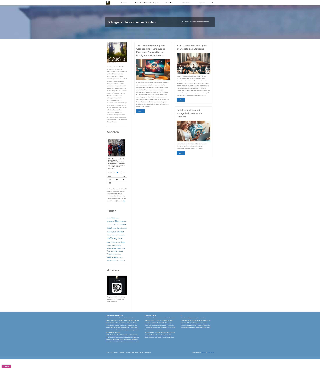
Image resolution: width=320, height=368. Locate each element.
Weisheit (122, 261)
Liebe (122, 242)
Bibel (116, 221)
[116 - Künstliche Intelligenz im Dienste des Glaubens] (202, 63)
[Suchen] (212, 2)
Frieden (123, 224)
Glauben (109, 235)
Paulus (119, 248)
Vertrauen (112, 257)
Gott (117, 235)
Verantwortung (117, 251)
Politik (123, 248)
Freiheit (114, 225)
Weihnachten (116, 261)
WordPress (210, 353)
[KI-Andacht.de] (108, 3)
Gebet (109, 228)
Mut (113, 245)
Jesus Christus (112, 242)
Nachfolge (118, 245)
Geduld (114, 228)
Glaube (120, 231)
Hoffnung (112, 238)
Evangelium (109, 225)
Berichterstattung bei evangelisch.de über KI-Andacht (189, 113)
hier (124, 201)
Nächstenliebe (111, 248)
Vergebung (110, 254)
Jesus (120, 238)
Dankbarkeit (123, 221)
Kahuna (203, 353)
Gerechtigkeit (111, 232)
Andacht (117, 218)
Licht (119, 242)
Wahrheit (109, 261)
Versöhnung (118, 254)
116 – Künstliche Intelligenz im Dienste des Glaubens (192, 47)
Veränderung (120, 257)
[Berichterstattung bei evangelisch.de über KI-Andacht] (202, 131)
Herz (124, 235)
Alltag (112, 218)
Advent (108, 218)
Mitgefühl (109, 245)
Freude (118, 225)
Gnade (113, 235)
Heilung (120, 235)
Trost (108, 251)
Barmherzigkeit (110, 221)
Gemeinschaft (122, 228)
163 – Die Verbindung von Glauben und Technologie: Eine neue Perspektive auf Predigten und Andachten (150, 50)
